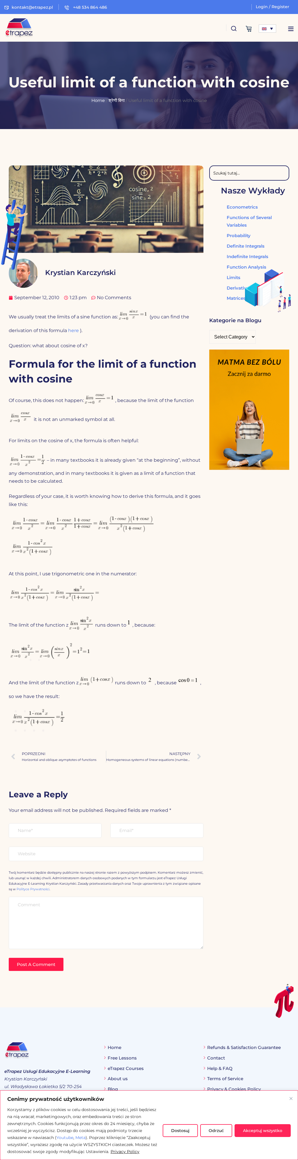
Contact (216, 1058)
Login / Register (272, 6)
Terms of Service (225, 1078)
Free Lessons (122, 1058)
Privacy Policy (125, 1151)
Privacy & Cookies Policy (234, 1089)
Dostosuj (180, 1130)
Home (98, 100)
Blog (113, 1089)
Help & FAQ (220, 1068)
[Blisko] (291, 1098)
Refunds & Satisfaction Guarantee (244, 1047)
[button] (291, 28)
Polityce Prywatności (33, 889)
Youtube (64, 1137)
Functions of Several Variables (249, 221)
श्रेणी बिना (117, 100)
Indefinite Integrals (247, 256)
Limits (233, 277)
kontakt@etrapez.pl (32, 7)
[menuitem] (267, 28)
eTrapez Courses (126, 1068)
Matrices (236, 298)
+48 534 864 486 (89, 7)
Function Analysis (246, 267)
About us (118, 1078)
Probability (239, 235)
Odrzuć (216, 1130)
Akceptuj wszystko (262, 1130)
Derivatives (239, 288)
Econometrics (242, 207)
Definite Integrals (246, 246)
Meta (80, 1137)
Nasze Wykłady (253, 190)
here (73, 330)
